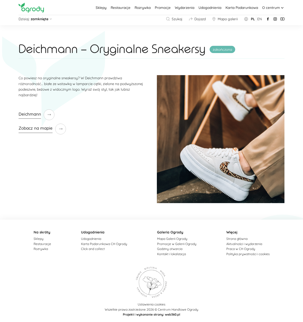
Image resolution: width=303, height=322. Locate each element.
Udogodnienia (209, 7)
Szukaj (177, 19)
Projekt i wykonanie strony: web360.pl (151, 314)
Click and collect (93, 249)
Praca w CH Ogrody (240, 249)
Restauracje (120, 7)
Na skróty (42, 232)
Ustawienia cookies (151, 304)
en (259, 19)
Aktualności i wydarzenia (244, 244)
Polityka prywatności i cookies (248, 254)
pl (253, 19)
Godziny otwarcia (169, 249)
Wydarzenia (184, 7)
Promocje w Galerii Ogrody (176, 244)
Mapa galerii (228, 19)
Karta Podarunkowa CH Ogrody (104, 244)
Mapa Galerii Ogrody (172, 239)
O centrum (271, 7)
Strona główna (237, 239)
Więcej (231, 232)
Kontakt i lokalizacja (171, 254)
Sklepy (101, 7)
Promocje (163, 7)
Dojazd (200, 19)
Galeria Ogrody (170, 232)
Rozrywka (143, 7)
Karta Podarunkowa (241, 7)
